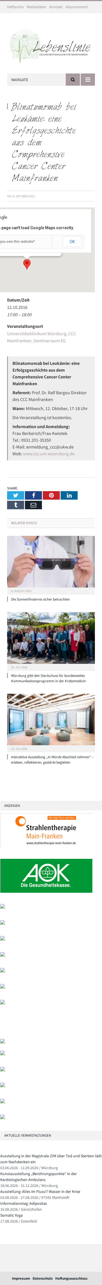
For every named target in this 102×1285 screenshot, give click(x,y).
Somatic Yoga (11, 1215)
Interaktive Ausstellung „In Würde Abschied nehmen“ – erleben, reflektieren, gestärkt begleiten (52, 760)
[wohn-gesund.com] (2, 923)
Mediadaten (36, 6)
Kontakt (56, 6)
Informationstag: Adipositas (23, 1203)
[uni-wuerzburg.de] (2, 907)
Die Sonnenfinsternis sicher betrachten (40, 599)
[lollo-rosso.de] (2, 1054)
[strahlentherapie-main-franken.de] (46, 846)
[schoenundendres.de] (2, 1003)
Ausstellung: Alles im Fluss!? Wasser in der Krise (40, 1191)
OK (72, 241)
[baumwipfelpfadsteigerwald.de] (2, 1102)
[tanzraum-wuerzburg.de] (2, 1070)
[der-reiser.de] (2, 955)
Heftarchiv (15, 6)
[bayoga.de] (2, 939)
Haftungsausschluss (71, 1278)
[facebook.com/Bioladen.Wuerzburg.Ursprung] (2, 1086)
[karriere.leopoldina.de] (2, 971)
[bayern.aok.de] (46, 891)
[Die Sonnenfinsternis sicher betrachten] (51, 564)
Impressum (21, 1278)
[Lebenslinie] (51, 44)
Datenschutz (43, 1278)
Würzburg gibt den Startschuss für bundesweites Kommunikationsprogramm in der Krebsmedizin (48, 678)
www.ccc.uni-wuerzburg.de (49, 453)
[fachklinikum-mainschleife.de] (2, 987)
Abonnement (76, 6)
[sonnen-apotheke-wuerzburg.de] (2, 1117)
